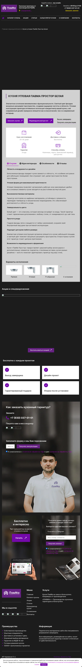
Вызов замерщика (64, 119)
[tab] (12, 163)
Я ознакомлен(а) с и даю (40, 452)
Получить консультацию (66, 122)
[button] (41, 350)
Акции (25, 18)
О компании (64, 18)
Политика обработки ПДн (62, 657)
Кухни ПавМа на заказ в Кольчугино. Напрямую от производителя (57, 595)
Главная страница (8, 29)
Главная (30, 594)
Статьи (34, 18)
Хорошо (43, 664)
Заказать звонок (71, 11)
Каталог (18, 29)
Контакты (76, 18)
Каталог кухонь (13, 18)
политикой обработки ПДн (33, 452)
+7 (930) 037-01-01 (71, 8)
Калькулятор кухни (48, 18)
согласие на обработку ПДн (61, 452)
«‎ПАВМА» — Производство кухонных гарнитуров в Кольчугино (57, 600)
